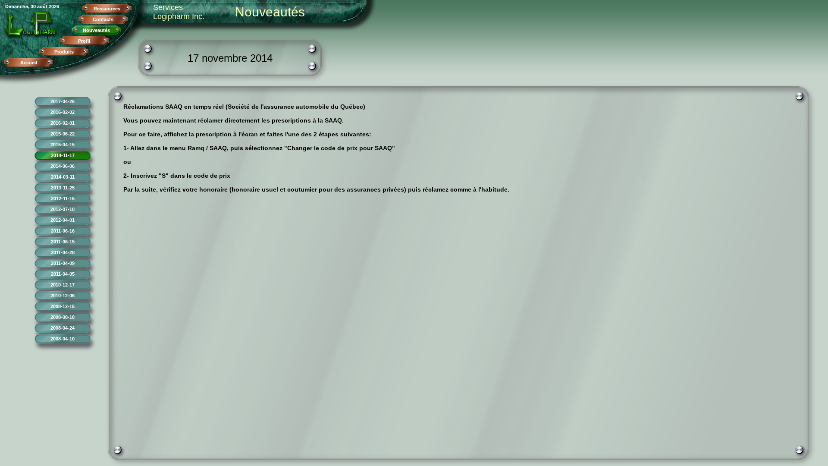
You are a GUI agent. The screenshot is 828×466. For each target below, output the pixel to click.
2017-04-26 (62, 101)
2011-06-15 (63, 241)
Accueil (28, 62)
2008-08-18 (62, 317)
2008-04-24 (62, 328)
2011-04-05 (63, 274)
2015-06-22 (62, 133)
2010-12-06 (62, 295)
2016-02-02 (62, 112)
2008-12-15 (62, 306)
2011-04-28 (63, 252)
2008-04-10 (62, 338)
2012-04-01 (62, 220)
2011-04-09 (63, 263)
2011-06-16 (63, 230)
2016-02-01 (62, 123)
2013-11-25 (63, 187)
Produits (64, 51)
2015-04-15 (62, 144)
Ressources (107, 8)
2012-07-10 (62, 209)
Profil (84, 41)
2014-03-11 (63, 176)
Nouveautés (96, 30)
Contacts (103, 19)
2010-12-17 (62, 284)
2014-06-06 (62, 166)
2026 (54, 6)
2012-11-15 (63, 198)
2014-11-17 (63, 155)
